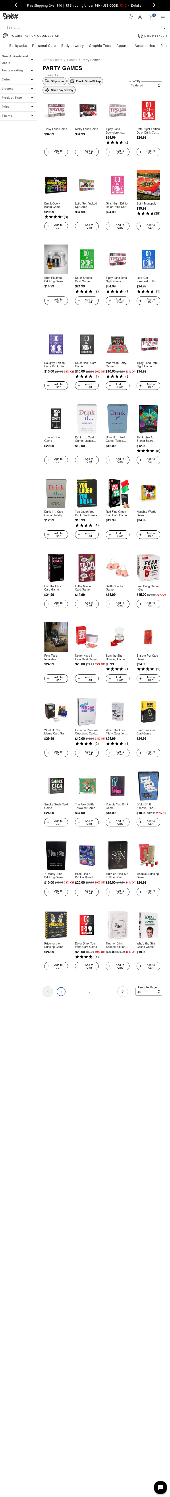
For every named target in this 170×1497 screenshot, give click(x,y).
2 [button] (90, 992)
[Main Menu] (162, 17)
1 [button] (61, 992)
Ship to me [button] (57, 81)
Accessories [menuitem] (145, 46)
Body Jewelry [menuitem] (72, 46)
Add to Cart (58, 152)
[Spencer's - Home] (11, 17)
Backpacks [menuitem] (18, 46)
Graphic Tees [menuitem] (100, 46)
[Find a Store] (130, 16)
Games (72, 60)
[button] (85, 81)
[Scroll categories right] (166, 45)
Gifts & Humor (52, 60)
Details (136, 5)
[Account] (140, 16)
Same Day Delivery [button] (62, 90)
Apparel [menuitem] (122, 46)
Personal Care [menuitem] (44, 46)
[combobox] (85, 27)
